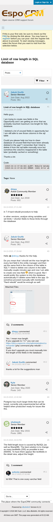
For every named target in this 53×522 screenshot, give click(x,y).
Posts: (13, 100)
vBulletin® (26, 507)
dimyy (16, 256)
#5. (45, 472)
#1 (48, 107)
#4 (48, 397)
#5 (48, 440)
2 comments (17, 324)
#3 (48, 251)
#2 (48, 207)
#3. (45, 331)
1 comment (16, 465)
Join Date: (15, 97)
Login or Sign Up (42, 2)
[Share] (46, 99)
